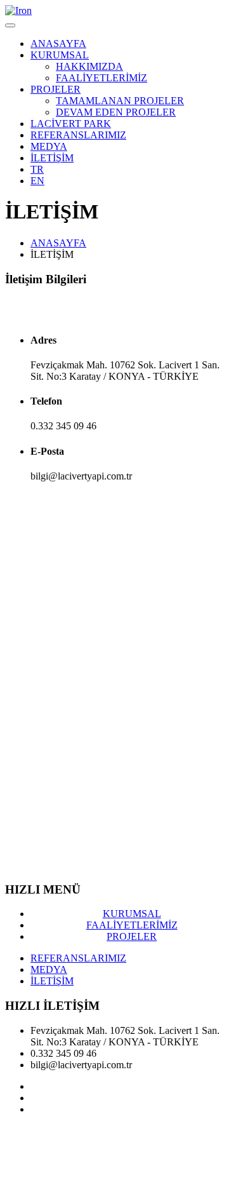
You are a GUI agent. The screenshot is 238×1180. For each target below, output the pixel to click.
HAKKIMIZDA (89, 66)
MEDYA (48, 146)
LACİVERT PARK (70, 123)
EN (37, 180)
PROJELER (55, 89)
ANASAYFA (58, 43)
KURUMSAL (59, 55)
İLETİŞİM (52, 157)
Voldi (64, 1163)
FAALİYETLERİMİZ (101, 77)
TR (37, 169)
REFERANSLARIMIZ (78, 135)
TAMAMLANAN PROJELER (120, 100)
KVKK (20, 1142)
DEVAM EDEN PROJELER (116, 112)
